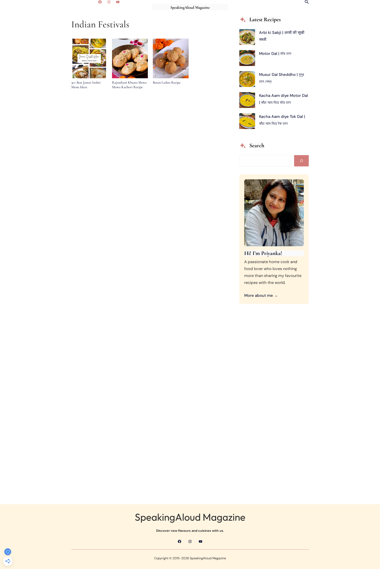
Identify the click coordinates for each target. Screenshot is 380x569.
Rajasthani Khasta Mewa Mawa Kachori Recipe (129, 84)
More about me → (261, 295)
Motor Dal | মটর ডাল (275, 53)
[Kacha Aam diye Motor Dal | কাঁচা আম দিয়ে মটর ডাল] (247, 101)
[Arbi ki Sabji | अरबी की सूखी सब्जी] (247, 38)
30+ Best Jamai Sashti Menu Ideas (86, 84)
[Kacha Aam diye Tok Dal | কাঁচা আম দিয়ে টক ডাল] (247, 122)
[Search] (301, 160)
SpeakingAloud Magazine (190, 7)
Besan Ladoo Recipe (166, 82)
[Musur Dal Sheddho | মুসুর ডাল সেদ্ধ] (247, 80)
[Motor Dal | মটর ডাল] (247, 59)
